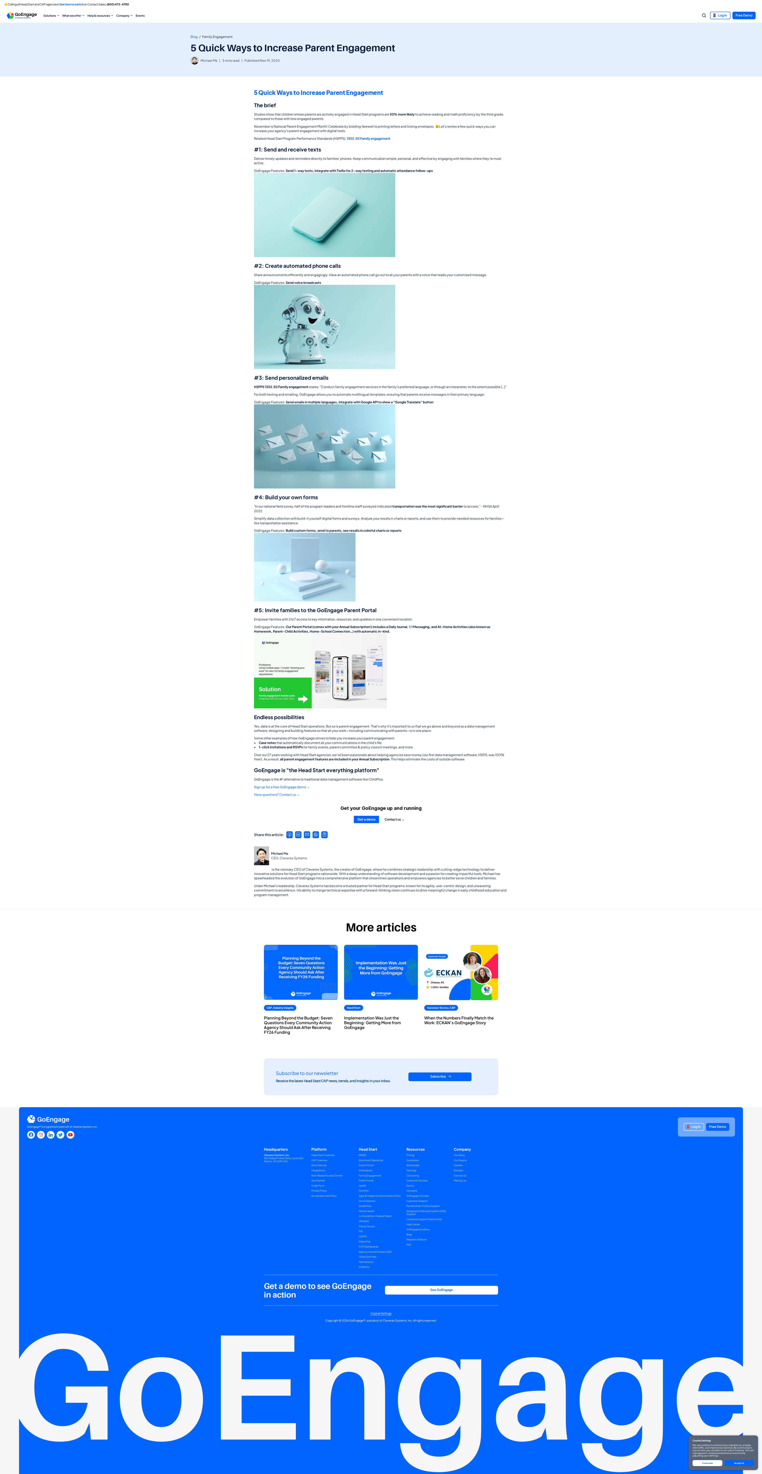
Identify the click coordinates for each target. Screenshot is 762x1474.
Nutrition (364, 1190)
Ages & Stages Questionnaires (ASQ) (379, 1195)
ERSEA (362, 1155)
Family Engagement (370, 1175)
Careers (458, 1165)
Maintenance (366, 1261)
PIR (361, 1231)
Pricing (410, 1155)
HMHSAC (364, 1221)
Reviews (458, 1170)
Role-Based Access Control (327, 1175)
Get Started (318, 1180)
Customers (412, 1160)
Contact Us (460, 1175)
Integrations (318, 1170)
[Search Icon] (704, 15)
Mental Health (366, 1211)
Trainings (411, 1170)
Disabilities (365, 1205)
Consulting (412, 1175)
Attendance (365, 1170)
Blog (194, 37)
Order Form (317, 1185)
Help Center (413, 1224)
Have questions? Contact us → (277, 795)
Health (362, 1185)
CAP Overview (319, 1160)
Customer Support (417, 1200)
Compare (411, 1190)
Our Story (459, 1155)
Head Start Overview (323, 1155)
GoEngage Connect (417, 1195)
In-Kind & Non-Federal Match (375, 1216)
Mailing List (460, 1180)
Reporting (364, 1241)
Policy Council (367, 1226)
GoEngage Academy (418, 1229)
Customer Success (417, 1180)
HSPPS (363, 1236)
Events (140, 15)
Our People (460, 1160)
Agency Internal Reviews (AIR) (375, 1251)
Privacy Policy (319, 1190)
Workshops (412, 1165)
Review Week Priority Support (423, 1205)
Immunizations (367, 1200)
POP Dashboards (368, 1246)
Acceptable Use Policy (324, 1195)
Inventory (364, 1266)
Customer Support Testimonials (424, 1219)
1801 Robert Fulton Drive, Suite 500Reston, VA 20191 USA (283, 1158)
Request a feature (416, 1239)
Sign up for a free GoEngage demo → (282, 787)
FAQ (408, 1244)
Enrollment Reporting (371, 1160)
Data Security (319, 1165)
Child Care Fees (367, 1256)
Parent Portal (366, 1165)
